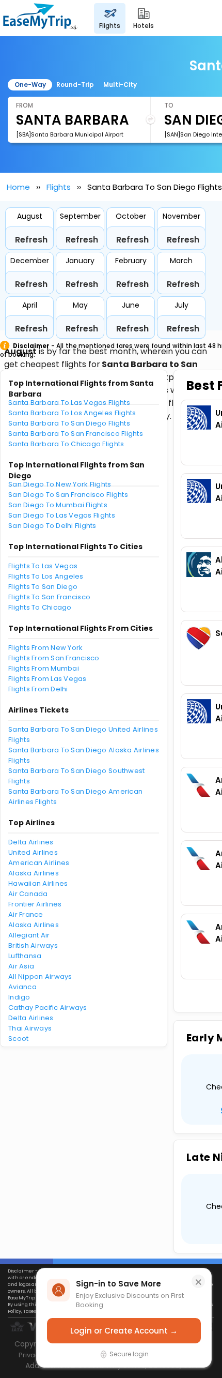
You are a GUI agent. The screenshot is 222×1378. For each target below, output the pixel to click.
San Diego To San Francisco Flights (68, 494)
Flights (58, 186)
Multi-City (120, 84)
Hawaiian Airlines (38, 883)
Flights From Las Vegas (47, 679)
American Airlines (38, 863)
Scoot (18, 1038)
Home (18, 186)
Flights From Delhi (38, 689)
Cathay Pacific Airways (47, 1007)
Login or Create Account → (124, 1330)
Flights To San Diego (42, 587)
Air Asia (21, 966)
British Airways (33, 945)
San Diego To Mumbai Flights (57, 505)
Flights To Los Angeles (46, 576)
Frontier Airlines (34, 904)
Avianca (22, 987)
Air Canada (28, 894)
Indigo (19, 997)
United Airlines (33, 852)
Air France (25, 914)
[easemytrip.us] (40, 18)
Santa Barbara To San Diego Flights (69, 423)
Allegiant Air (29, 935)
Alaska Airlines (33, 873)
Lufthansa (24, 956)
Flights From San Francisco (54, 658)
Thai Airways (30, 1028)
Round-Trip (75, 84)
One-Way (30, 84)
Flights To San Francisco (49, 597)
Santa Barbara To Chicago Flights (66, 444)
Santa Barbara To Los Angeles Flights (72, 413)
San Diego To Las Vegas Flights (61, 515)
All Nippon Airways (40, 976)
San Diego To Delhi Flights (52, 526)
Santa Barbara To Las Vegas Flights (69, 402)
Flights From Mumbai (43, 668)
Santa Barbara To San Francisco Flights (75, 433)
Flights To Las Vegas (42, 566)
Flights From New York (45, 648)
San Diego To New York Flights (60, 484)
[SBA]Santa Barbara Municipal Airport (69, 134)
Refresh (31, 240)
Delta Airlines (31, 842)
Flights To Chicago (40, 607)
